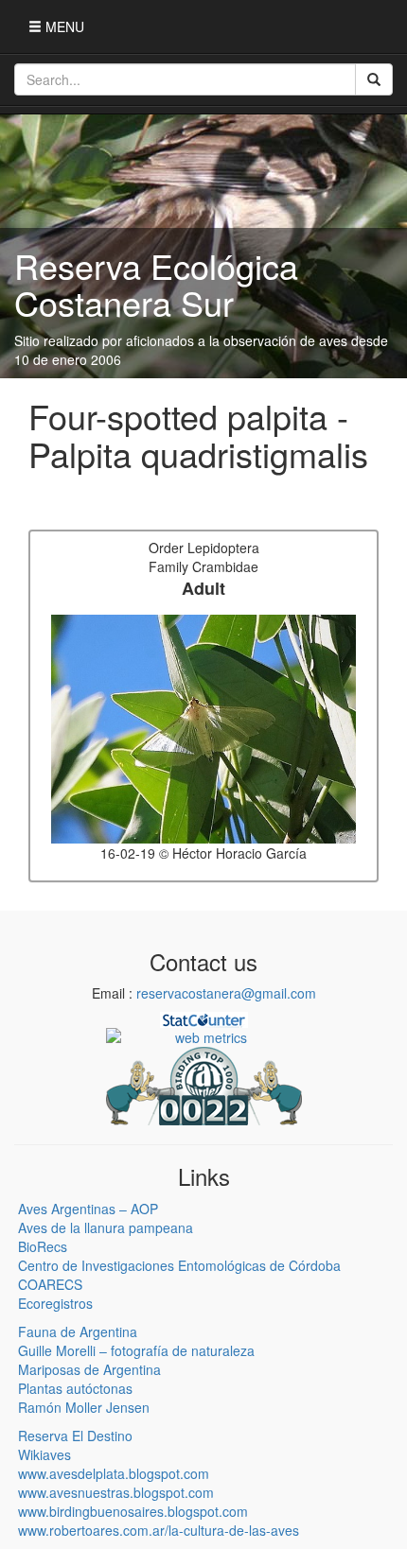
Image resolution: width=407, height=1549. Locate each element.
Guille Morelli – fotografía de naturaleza (136, 1350)
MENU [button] (63, 26)
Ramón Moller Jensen (84, 1407)
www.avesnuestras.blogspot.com (116, 1492)
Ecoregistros (55, 1303)
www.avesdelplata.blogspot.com (113, 1473)
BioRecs (42, 1246)
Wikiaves (44, 1454)
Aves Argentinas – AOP (88, 1208)
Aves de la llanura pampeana (105, 1227)
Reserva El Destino (75, 1435)
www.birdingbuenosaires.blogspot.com (133, 1511)
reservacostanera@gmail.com (226, 992)
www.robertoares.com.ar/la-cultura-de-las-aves (158, 1530)
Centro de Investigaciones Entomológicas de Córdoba (179, 1265)
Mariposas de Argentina (89, 1369)
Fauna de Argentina (77, 1331)
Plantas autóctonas (75, 1388)
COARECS (50, 1284)
